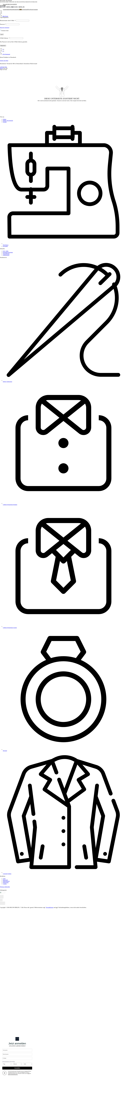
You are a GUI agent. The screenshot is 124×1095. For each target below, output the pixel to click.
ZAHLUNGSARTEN (12, 4)
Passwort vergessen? (4, 27)
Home (1, 68)
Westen (11, 9)
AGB (29, 1073)
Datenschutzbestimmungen (13, 1074)
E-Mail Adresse (4, 38)
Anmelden (17, 1068)
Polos (19, 9)
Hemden (15, 9)
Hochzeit (26, 9)
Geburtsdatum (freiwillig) (8, 1061)
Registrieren (3, 45)
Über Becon (30, 9)
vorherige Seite (3, 67)
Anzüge (4, 9)
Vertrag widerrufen (5, 887)
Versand (5, 4)
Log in (2, 34)
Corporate (35, 9)
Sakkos (8, 9)
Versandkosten (49, 907)
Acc (23, 9)
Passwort (3, 24)
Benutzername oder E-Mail (8, 20)
